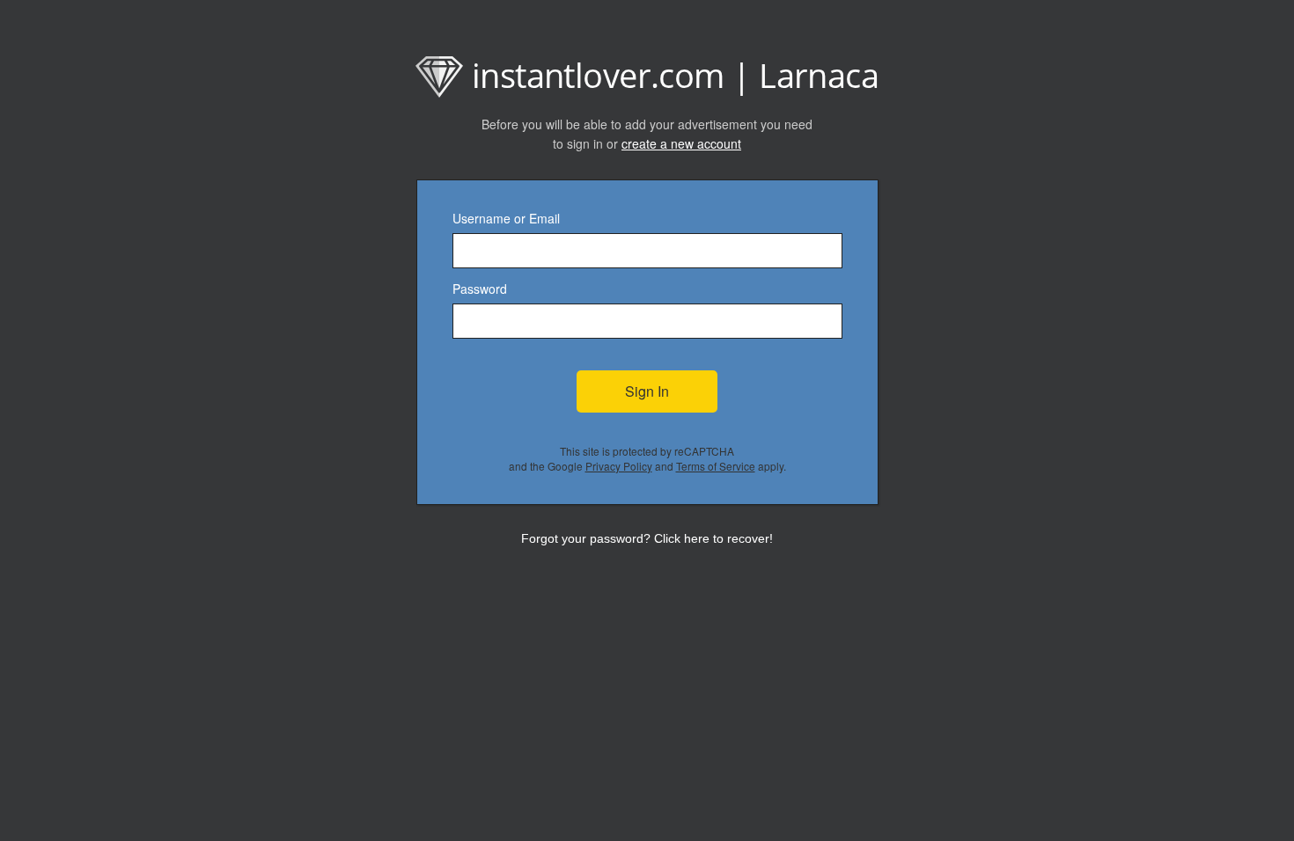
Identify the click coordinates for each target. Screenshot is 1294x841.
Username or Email (506, 218)
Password (479, 288)
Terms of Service (715, 465)
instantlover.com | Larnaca (675, 75)
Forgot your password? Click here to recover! (647, 538)
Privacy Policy (618, 465)
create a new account (681, 143)
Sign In (647, 391)
